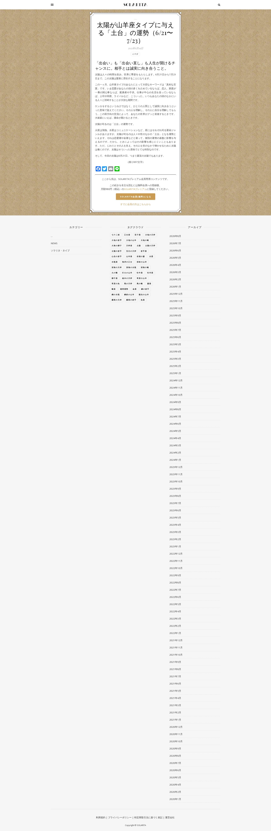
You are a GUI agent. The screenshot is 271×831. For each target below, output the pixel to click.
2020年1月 (175, 799)
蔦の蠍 (140, 283)
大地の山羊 (131, 240)
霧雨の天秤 (117, 300)
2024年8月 (175, 409)
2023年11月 (176, 474)
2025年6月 (175, 337)
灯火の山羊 (127, 272)
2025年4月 (175, 351)
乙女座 (127, 234)
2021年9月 (175, 661)
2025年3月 (175, 358)
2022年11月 (176, 560)
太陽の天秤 (150, 245)
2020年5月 (175, 777)
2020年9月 (175, 748)
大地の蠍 (145, 240)
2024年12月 (176, 380)
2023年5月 (175, 517)
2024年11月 (176, 387)
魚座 (143, 300)
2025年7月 (175, 329)
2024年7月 (175, 416)
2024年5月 (175, 430)
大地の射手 (117, 240)
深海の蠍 (145, 267)
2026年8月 (175, 236)
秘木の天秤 (127, 278)
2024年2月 (175, 452)
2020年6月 (175, 770)
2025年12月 (176, 293)
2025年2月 (175, 365)
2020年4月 (175, 784)
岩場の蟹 (141, 256)
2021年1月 (175, 719)
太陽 (139, 245)
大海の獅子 (117, 245)
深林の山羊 (142, 262)
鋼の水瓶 (116, 294)
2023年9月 (175, 488)
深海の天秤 (117, 267)
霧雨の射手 (131, 300)
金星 (135, 289)
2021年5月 (175, 690)
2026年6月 (175, 250)
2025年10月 (176, 308)
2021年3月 (175, 705)
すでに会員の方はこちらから (135, 204)
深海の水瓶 (131, 267)
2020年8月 (175, 755)
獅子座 (115, 278)
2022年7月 (175, 589)
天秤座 (129, 245)
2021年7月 (175, 676)
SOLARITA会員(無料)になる (135, 196)
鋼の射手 (145, 289)
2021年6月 (175, 683)
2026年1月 (175, 286)
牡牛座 (140, 272)
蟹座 (149, 283)
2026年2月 (175, 279)
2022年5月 (175, 604)
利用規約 (100, 817)
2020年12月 (176, 726)
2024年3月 (175, 445)
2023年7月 (175, 503)
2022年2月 (175, 625)
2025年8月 (175, 322)
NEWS (54, 243)
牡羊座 (150, 272)
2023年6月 (175, 510)
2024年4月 (175, 438)
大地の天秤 (150, 234)
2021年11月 (176, 647)
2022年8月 (175, 582)
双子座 (138, 234)
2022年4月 (175, 611)
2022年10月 (176, 568)
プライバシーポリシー (120, 817)
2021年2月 (175, 712)
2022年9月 (175, 575)
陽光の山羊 (144, 294)
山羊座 (135, 54)
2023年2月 (175, 539)
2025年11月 (176, 301)
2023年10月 (176, 481)
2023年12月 (176, 467)
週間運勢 (124, 289)
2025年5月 (175, 344)
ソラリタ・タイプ (60, 250)
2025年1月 (175, 373)
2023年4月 (175, 524)
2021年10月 (176, 654)
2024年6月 (175, 423)
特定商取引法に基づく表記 (148, 817)
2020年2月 (175, 791)
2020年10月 (176, 741)
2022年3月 (175, 618)
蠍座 (114, 289)
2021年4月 (175, 698)
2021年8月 (175, 669)
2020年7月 (175, 762)
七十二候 (116, 234)
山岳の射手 (117, 256)
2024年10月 (176, 394)
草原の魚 (116, 283)
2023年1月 (175, 546)
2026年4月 (175, 264)
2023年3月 (175, 531)
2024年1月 (175, 459)
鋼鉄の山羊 (129, 294)
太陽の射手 (117, 251)
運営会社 (170, 817)
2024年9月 (175, 402)
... (135, 18)
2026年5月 (175, 257)
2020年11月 (176, 734)
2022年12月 (176, 553)
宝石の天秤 (131, 251)
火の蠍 (115, 272)
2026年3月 (175, 272)
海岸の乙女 (127, 262)
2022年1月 (175, 633)
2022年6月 (175, 596)
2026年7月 (175, 243)
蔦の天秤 (128, 283)
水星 (151, 256)
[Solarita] (135, 4)
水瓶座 (115, 262)
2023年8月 (175, 495)
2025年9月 (175, 315)
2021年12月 (176, 640)
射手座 (144, 251)
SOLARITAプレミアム (135, 188)
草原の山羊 (142, 278)
